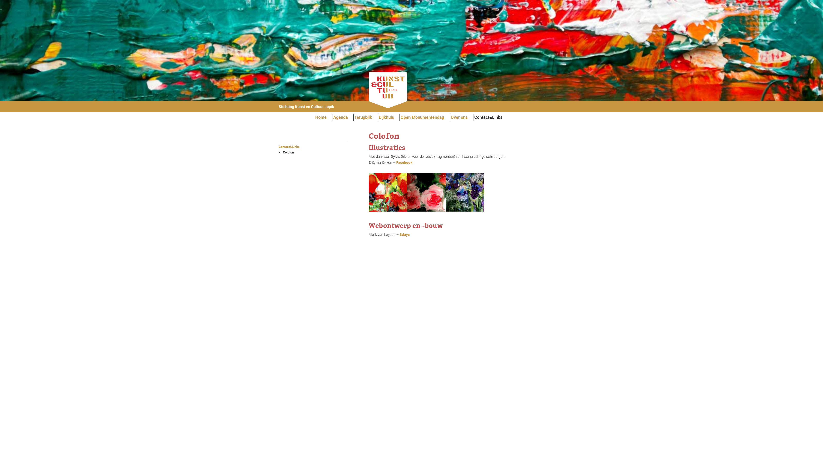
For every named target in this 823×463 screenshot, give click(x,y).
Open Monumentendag (422, 117)
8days (405, 234)
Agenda (340, 117)
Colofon (288, 152)
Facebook (404, 162)
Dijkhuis (386, 117)
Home (321, 117)
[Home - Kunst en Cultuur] (388, 106)
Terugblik (363, 117)
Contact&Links (488, 117)
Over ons (459, 117)
